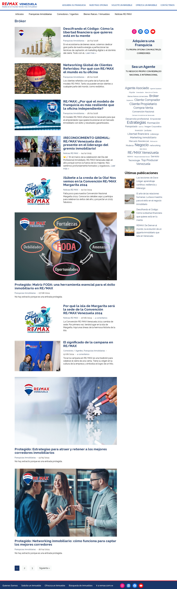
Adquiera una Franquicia (143, 43)
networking (155, 145)
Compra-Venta (143, 107)
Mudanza (130, 145)
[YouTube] (153, 31)
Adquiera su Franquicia (74, 5)
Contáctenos (168, 5)
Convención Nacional (143, 111)
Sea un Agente (143, 67)
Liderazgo (154, 134)
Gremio (141, 126)
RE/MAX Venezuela (143, 152)
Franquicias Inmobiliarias (40, 14)
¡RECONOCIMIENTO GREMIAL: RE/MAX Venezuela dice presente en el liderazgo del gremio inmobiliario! (86, 143)
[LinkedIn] (140, 31)
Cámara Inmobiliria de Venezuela (143, 115)
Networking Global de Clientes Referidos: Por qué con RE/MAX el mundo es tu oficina (88, 68)
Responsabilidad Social (142, 156)
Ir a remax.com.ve (104, 585)
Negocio (142, 145)
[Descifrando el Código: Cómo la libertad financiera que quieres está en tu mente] (38, 42)
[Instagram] (134, 31)
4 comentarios (101, 318)
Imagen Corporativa (153, 126)
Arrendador (140, 92)
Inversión (139, 130)
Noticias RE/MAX (123, 14)
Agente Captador (155, 88)
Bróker (154, 96)
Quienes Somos (10, 585)
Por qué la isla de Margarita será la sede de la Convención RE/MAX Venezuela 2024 (89, 309)
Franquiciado (131, 126)
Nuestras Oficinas (98, 5)
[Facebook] (146, 31)
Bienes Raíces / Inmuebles (97, 14)
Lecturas (147, 130)
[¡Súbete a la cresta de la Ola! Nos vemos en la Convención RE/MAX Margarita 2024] (38, 191)
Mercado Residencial (139, 141)
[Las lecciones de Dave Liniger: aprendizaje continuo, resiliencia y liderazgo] (129, 184)
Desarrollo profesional (137, 119)
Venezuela (143, 163)
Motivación (153, 141)
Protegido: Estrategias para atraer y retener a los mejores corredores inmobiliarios (61, 451)
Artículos (19, 14)
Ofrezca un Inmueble (146, 5)
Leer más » (91, 53)
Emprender (155, 119)
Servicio (155, 156)
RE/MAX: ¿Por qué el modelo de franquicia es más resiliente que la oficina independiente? (88, 104)
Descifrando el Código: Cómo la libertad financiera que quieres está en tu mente (88, 32)
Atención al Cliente (151, 92)
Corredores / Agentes (68, 14)
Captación (129, 100)
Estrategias (136, 122)
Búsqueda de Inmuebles (81, 585)
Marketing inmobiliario (143, 137)
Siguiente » (44, 568)
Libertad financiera (138, 133)
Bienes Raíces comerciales (138, 96)
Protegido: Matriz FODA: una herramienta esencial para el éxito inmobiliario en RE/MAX (65, 286)
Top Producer (149, 160)
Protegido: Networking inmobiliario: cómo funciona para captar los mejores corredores (65, 542)
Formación (153, 122)
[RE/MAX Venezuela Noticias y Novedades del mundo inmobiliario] (19, 5)
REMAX (130, 157)
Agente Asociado (137, 88)
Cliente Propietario (143, 104)
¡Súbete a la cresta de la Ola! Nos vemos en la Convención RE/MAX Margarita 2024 (89, 181)
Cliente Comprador (147, 99)
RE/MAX (143, 149)
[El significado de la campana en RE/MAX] (38, 356)
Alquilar (132, 92)
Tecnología (134, 160)
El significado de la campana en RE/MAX (88, 344)
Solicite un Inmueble (122, 5)
